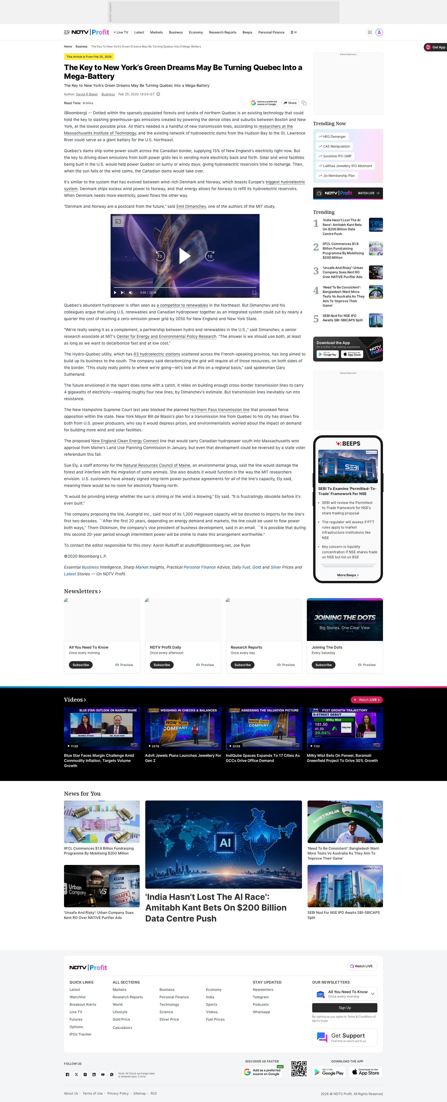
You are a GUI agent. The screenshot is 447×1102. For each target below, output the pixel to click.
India (210, 997)
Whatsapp (261, 1012)
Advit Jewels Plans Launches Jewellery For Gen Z (183, 758)
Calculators (122, 1027)
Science (166, 1012)
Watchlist (78, 997)
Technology (169, 1004)
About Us (71, 1093)
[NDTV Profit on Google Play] (329, 1072)
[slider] (185, 287)
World (117, 1004)
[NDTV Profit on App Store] (366, 1072)
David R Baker (87, 94)
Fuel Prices (215, 1019)
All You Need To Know (88, 647)
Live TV (122, 32)
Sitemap (139, 1093)
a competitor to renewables (182, 305)
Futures (76, 1019)
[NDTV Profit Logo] (88, 966)
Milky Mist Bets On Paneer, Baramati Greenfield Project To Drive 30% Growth (342, 758)
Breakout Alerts (83, 1004)
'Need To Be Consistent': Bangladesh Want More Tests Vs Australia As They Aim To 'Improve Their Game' (343, 853)
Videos (212, 1012)
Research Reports (223, 32)
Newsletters (263, 989)
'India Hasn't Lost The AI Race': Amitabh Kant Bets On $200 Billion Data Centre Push (216, 908)
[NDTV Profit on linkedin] (94, 1074)
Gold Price (121, 1019)
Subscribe (81, 665)
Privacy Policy (118, 1093)
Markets (156, 32)
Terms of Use (93, 1093)
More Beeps (347, 575)
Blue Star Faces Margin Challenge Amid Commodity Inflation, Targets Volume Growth (99, 760)
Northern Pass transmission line (220, 409)
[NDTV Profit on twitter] (76, 1074)
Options (76, 1027)
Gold (256, 567)
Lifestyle (120, 1012)
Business (176, 32)
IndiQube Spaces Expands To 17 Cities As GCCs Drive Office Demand (263, 758)
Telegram (261, 997)
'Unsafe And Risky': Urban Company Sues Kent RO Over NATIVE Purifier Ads (99, 915)
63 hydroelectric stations (157, 354)
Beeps (247, 32)
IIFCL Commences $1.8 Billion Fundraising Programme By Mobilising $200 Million (99, 851)
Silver (276, 567)
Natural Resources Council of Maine (156, 465)
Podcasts (261, 1004)
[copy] (304, 103)
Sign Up (345, 1008)
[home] (90, 29)
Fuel (246, 567)
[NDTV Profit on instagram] (85, 1074)
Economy (196, 32)
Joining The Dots (327, 647)
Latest (139, 32)
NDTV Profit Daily (165, 647)
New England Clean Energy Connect (125, 441)
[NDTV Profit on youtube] (102, 1074)
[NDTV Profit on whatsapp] (111, 1074)
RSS (154, 1093)
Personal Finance (271, 32)
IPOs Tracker (80, 1034)
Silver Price (169, 1019)
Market (142, 567)
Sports (211, 1004)
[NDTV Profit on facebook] (67, 1074)
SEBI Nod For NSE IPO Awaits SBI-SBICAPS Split (344, 915)
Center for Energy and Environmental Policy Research (166, 336)
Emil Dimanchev (191, 206)
